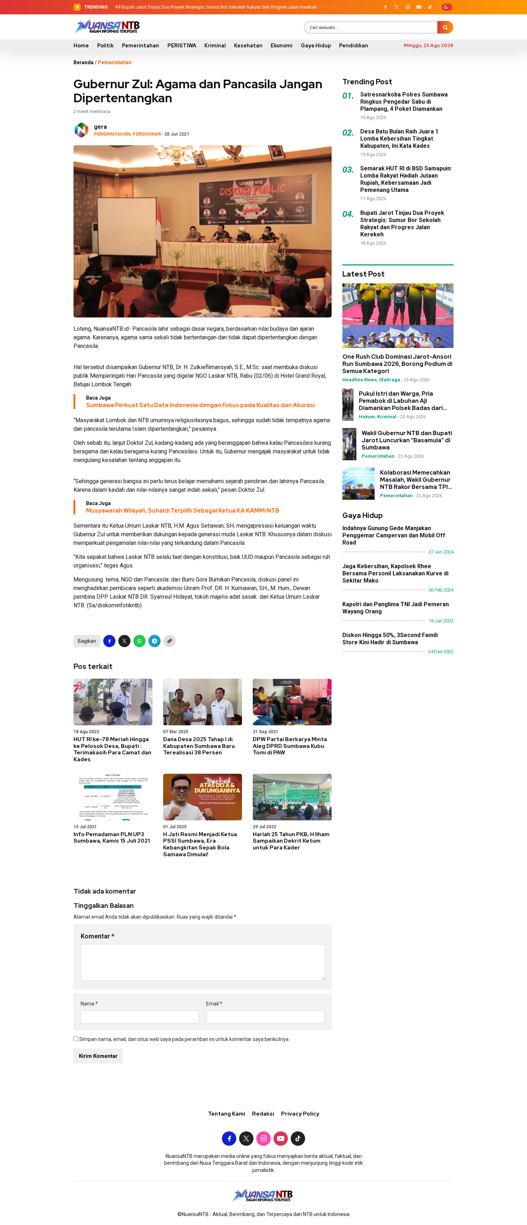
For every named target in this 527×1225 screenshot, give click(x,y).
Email (214, 1004)
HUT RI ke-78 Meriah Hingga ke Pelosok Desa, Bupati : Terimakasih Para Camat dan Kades (112, 749)
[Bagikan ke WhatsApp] (139, 641)
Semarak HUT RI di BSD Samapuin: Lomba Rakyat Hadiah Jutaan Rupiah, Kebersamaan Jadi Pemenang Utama (406, 179)
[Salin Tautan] (169, 641)
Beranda (83, 62)
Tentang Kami (226, 1113)
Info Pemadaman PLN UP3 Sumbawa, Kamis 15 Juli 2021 (111, 838)
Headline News (359, 379)
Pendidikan (353, 45)
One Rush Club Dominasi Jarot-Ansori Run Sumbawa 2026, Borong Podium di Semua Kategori (397, 364)
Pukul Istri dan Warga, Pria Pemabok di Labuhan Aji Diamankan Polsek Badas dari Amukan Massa (401, 401)
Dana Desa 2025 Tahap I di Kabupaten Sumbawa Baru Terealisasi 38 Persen (199, 746)
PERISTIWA (181, 45)
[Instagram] (407, 7)
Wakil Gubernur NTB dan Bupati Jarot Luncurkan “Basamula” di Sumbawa (407, 440)
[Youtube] (418, 7)
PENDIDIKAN (147, 134)
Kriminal (215, 45)
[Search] (445, 27)
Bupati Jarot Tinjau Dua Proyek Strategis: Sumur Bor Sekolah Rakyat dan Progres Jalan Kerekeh (219, 7)
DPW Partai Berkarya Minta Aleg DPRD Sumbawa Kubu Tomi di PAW (290, 746)
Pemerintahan (140, 45)
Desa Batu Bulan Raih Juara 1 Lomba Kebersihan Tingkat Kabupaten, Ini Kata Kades (399, 138)
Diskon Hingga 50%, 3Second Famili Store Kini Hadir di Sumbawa (390, 639)
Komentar (97, 936)
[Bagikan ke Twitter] (124, 641)
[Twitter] (396, 7)
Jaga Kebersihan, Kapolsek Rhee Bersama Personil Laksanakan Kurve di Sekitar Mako (395, 573)
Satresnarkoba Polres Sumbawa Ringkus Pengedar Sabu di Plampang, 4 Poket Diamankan (404, 101)
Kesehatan (248, 45)
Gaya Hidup (316, 45)
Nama (89, 1004)
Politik (105, 45)
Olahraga (389, 379)
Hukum (367, 416)
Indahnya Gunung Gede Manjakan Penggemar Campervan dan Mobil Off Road (393, 535)
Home (81, 45)
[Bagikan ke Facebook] (109, 641)
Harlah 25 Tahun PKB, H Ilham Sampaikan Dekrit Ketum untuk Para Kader (291, 841)
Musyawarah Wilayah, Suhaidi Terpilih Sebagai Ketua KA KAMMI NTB (182, 510)
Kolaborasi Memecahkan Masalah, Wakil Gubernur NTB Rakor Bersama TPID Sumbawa (416, 480)
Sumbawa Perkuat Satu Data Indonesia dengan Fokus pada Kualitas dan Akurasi (200, 405)
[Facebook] (385, 7)
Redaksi (263, 1113)
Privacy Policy (300, 1113)
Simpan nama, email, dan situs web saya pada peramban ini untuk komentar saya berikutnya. (184, 1039)
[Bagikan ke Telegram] (154, 641)
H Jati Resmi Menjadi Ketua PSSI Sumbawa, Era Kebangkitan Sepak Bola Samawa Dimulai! (200, 844)
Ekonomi (282, 45)
